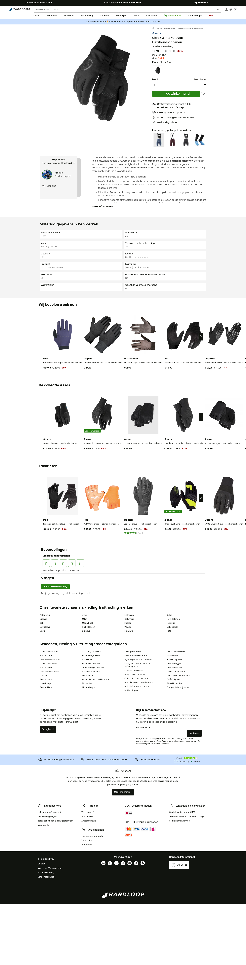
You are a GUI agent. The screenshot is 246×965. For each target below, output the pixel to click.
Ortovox (43, 619)
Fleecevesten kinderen (135, 656)
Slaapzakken (46, 687)
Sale (211, 16)
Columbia (129, 619)
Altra (84, 615)
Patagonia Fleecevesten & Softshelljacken (137, 664)
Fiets (136, 16)
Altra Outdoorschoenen (178, 675)
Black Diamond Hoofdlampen (138, 682)
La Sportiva (45, 627)
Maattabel (200, 79)
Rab (42, 623)
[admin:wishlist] (203, 94)
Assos (156, 33)
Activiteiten (151, 16)
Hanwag (171, 623)
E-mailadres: (143, 727)
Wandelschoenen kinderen (95, 679)
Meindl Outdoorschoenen (136, 686)
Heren (159, 28)
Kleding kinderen (132, 652)
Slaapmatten (46, 679)
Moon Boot (87, 623)
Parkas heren (46, 667)
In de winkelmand (176, 93)
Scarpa (127, 623)
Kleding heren (169, 28)
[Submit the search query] (218, 10)
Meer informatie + (102, 206)
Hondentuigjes (174, 663)
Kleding (36, 16)
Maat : (155, 79)
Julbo (169, 615)
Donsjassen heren (48, 663)
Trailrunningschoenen (93, 667)
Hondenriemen (174, 667)
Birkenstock (172, 627)
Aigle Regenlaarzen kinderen (138, 659)
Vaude (127, 627)
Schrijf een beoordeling (162, 46)
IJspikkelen (87, 659)
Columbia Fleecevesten (136, 678)
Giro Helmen (173, 656)
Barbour (86, 631)
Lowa (42, 631)
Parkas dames (47, 656)
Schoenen (52, 16)
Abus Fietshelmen (175, 683)
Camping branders (91, 652)
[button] (95, 77)
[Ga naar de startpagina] (154, 28)
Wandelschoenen (91, 663)
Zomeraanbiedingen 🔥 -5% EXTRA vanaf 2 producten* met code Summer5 (123, 22)
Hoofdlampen (46, 683)
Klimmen (104, 16)
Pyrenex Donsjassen (134, 670)
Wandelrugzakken (91, 656)
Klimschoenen (89, 675)
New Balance (173, 619)
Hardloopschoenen (91, 671)
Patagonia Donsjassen (178, 687)
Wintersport (121, 16)
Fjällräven (129, 615)
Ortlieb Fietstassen (176, 671)
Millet (84, 619)
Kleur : (162, 62)
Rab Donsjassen (175, 659)
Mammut (128, 631)
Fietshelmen (88, 683)
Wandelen (69, 16)
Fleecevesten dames (50, 659)
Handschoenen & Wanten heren (190, 28)
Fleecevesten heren (49, 671)
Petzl (169, 631)
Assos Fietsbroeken (176, 652)
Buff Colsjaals (173, 679)
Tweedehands (174, 16)
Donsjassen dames (49, 652)
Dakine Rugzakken (133, 690)
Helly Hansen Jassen (134, 674)
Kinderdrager (88, 687)
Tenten (43, 675)
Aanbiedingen (195, 16)
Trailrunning (87, 16)
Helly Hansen (88, 627)
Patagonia (45, 615)
